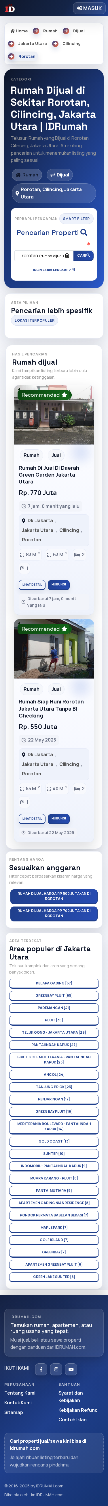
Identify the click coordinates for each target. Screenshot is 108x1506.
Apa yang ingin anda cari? (54, 245)
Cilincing (69, 530)
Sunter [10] (54, 1153)
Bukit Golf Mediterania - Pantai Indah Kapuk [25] (54, 1060)
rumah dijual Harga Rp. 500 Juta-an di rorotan (54, 896)
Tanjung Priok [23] (54, 1086)
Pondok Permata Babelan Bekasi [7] (54, 1215)
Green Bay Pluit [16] (54, 1111)
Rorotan (31, 539)
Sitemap (13, 1412)
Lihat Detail (32, 585)
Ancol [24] (54, 1074)
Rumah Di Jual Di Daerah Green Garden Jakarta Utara (49, 474)
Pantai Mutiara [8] (54, 1190)
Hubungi (59, 584)
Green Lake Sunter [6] (54, 1276)
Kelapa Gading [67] (54, 983)
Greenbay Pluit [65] (54, 995)
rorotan (43, 255)
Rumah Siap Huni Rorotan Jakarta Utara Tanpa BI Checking (51, 708)
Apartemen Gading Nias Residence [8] (54, 1202)
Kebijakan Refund (78, 1410)
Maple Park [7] (54, 1227)
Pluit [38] (54, 1020)
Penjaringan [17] (54, 1099)
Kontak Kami (18, 1402)
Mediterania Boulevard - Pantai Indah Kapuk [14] (54, 1126)
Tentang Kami (19, 1393)
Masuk (92, 8)
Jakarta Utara (37, 530)
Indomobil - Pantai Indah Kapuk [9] (54, 1165)
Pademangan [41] (54, 1007)
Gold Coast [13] (54, 1141)
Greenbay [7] (54, 1252)
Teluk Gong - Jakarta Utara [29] (54, 1032)
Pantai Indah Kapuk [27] (54, 1044)
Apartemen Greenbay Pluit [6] (54, 1264)
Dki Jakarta (40, 520)
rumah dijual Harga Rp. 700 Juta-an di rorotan (54, 913)
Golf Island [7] (54, 1239)
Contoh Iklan (72, 1419)
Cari (81, 255)
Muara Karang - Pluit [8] (54, 1178)
